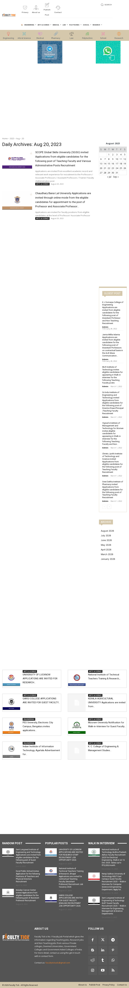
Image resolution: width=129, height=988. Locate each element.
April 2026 (106, 549)
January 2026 (108, 559)
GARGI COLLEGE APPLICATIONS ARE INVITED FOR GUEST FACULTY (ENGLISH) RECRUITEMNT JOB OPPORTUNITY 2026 (71, 900)
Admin (105, 327)
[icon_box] (25, 10)
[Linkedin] (102, 950)
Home (5, 138)
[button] (106, 5)
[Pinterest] (113, 950)
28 (105, 172)
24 (117, 168)
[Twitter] (102, 940)
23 (113, 168)
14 (105, 163)
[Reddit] (92, 960)
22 (109, 168)
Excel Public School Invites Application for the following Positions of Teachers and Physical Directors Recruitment (28, 876)
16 (113, 163)
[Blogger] (92, 950)
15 (109, 163)
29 (109, 172)
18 (121, 163)
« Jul (109, 176)
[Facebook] (92, 940)
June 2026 (106, 540)
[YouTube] (102, 970)
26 (124, 168)
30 (113, 172)
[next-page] (109, 507)
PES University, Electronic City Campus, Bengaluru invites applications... (38, 726)
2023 (12, 138)
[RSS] (113, 970)
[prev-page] (104, 507)
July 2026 (106, 535)
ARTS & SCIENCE (42, 184)
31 (117, 172)
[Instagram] (92, 970)
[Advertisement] (20, 88)
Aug (18, 138)
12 (124, 159)
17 (117, 163)
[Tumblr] (102, 960)
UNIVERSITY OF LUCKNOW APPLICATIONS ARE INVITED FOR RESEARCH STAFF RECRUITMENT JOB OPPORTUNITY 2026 (71, 854)
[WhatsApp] (113, 960)
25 (121, 168)
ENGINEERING (29, 719)
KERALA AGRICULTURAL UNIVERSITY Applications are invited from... (106, 702)
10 (117, 159)
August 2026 (107, 530)
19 (124, 163)
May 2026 (106, 545)
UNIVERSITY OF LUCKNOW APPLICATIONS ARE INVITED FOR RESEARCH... (40, 678)
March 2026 (107, 554)
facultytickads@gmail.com (57, 962)
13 (101, 163)
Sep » (116, 176)
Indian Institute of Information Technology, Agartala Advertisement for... (41, 750)
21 (105, 168)
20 (23, 138)
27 (101, 172)
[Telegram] (113, 940)
